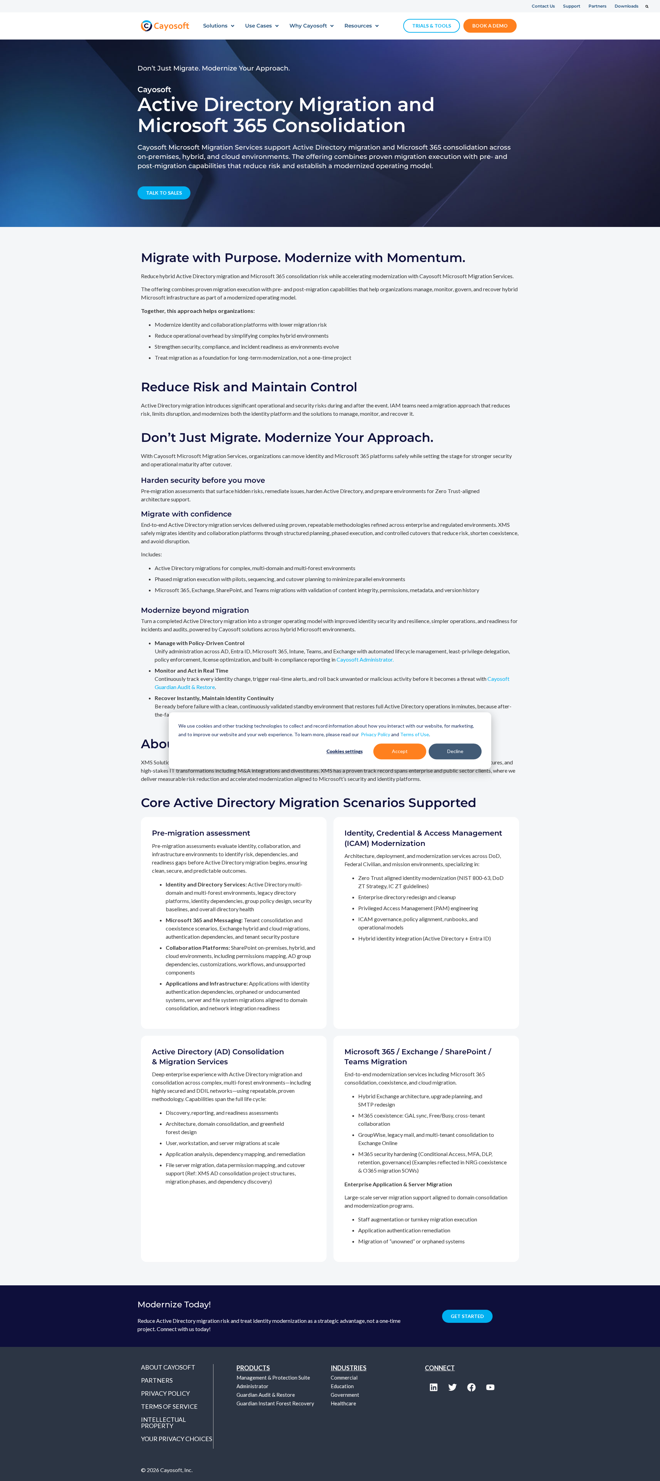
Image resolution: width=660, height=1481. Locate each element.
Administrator (252, 1386)
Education (342, 1386)
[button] (647, 6)
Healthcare (343, 1403)
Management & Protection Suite (273, 1377)
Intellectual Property (163, 1422)
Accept (400, 751)
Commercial (344, 1377)
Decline (455, 751)
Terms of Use (414, 734)
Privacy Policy (375, 734)
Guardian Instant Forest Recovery (275, 1403)
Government (345, 1395)
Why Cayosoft (308, 25)
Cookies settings (345, 751)
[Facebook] (471, 1387)
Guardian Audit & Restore (265, 1395)
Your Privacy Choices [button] (176, 1438)
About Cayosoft (168, 1367)
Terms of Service (169, 1406)
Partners (157, 1380)
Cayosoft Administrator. (365, 659)
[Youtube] (490, 1387)
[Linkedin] (433, 1387)
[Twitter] (452, 1387)
